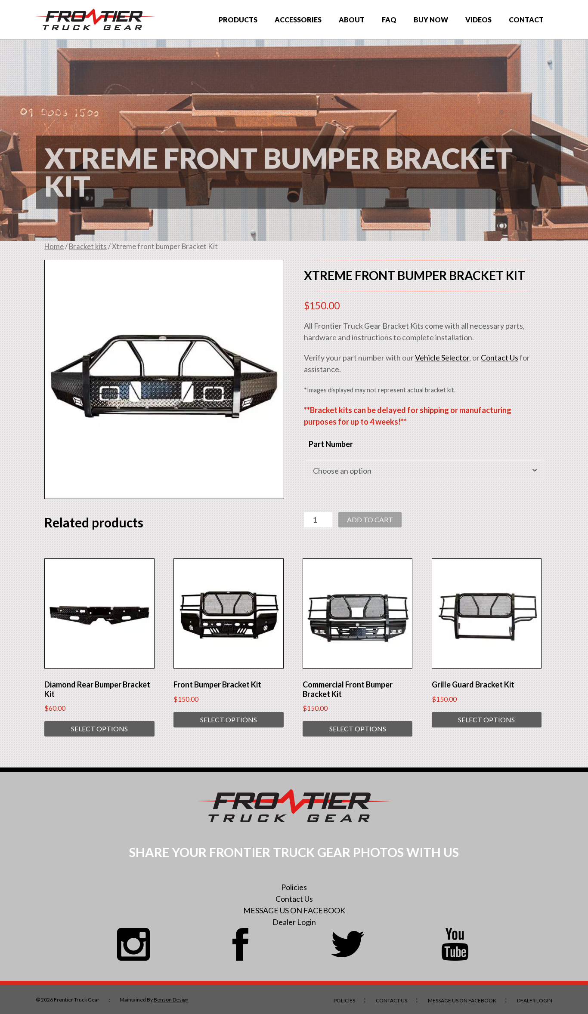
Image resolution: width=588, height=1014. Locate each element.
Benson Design (171, 999)
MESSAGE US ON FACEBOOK (294, 910)
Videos (478, 19)
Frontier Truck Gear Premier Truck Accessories (95, 20)
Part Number (331, 444)
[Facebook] (240, 944)
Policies (294, 887)
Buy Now (431, 19)
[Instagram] (133, 944)
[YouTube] (455, 944)
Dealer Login (294, 922)
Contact (526, 19)
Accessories (298, 19)
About (352, 19)
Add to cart (370, 519)
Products (238, 19)
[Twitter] (347, 944)
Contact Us (499, 357)
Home (54, 246)
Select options (99, 728)
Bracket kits (88, 246)
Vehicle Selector (442, 357)
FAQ (389, 19)
